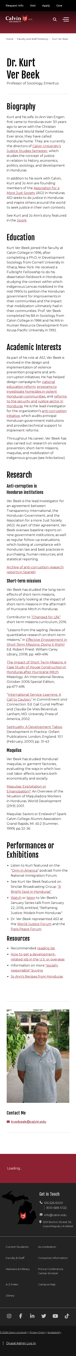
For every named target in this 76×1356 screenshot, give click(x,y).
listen (31, 898)
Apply (46, 5)
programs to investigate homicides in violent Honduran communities (32, 391)
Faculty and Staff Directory (33, 38)
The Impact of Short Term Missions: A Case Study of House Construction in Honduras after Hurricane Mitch (36, 667)
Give (59, 5)
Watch (16, 898)
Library (10, 1295)
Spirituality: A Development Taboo (34, 727)
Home (10, 38)
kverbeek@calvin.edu (28, 1122)
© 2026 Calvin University (14, 1332)
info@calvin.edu (55, 1215)
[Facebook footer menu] (21, 1317)
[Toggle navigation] (65, 19)
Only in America (24, 870)
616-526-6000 (53, 1203)
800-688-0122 (56, 1208)
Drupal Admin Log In (21, 1343)
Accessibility (54, 1332)
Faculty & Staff (15, 1257)
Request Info (15, 5)
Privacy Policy (38, 1332)
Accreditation (47, 1246)
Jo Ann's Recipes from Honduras (37, 976)
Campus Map (47, 1284)
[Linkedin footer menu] (32, 1317)
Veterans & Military (18, 1269)
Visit (33, 5)
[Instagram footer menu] (9, 1317)
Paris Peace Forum (26, 929)
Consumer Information (53, 1257)
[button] (54, 19)
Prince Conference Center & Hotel (50, 1271)
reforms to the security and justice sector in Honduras (37, 401)
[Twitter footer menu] (44, 1317)
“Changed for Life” (46, 617)
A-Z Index (12, 1284)
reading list (46, 948)
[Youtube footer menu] (55, 1317)
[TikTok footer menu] (67, 1317)
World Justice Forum (34, 924)
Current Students (17, 1246)
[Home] (19, 15)
